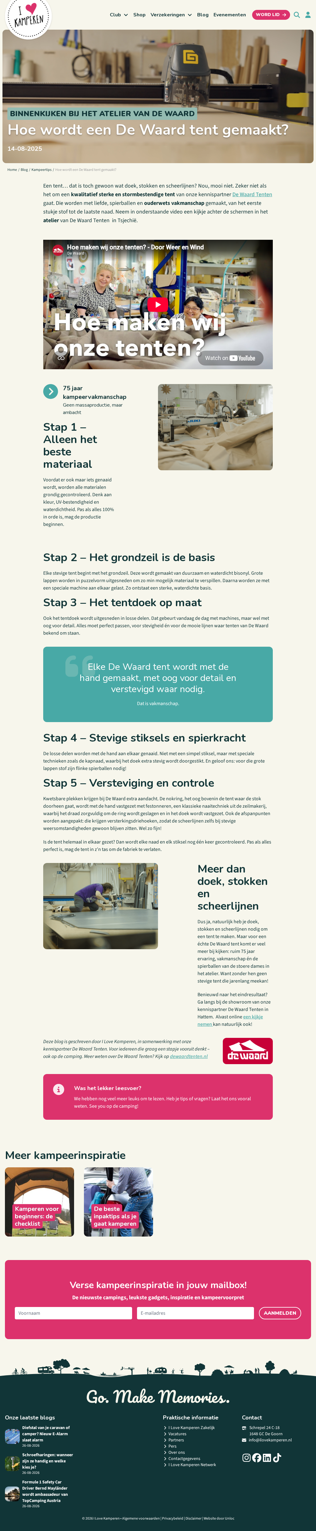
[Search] (297, 15)
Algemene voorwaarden (141, 1518)
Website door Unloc (219, 1518)
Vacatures (177, 1434)
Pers (172, 1446)
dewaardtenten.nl (189, 1056)
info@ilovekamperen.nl (270, 1440)
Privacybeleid (172, 1518)
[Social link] (246, 1457)
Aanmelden (280, 1313)
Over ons (176, 1452)
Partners (176, 1440)
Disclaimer (193, 1518)
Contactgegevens (184, 1459)
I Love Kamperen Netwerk (192, 1465)
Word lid (268, 15)
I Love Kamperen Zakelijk (191, 1428)
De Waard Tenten (252, 194)
